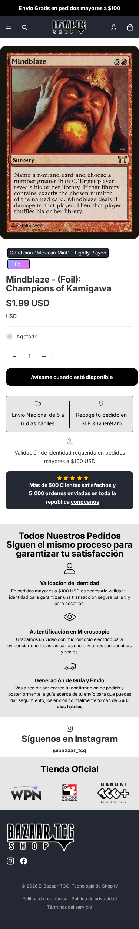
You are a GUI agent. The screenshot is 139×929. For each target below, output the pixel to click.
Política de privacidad (94, 898)
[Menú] (8, 27)
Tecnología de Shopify (95, 886)
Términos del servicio (69, 907)
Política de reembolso (44, 898)
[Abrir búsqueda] (24, 27)
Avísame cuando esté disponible (72, 377)
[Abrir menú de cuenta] (114, 27)
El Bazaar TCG (54, 886)
